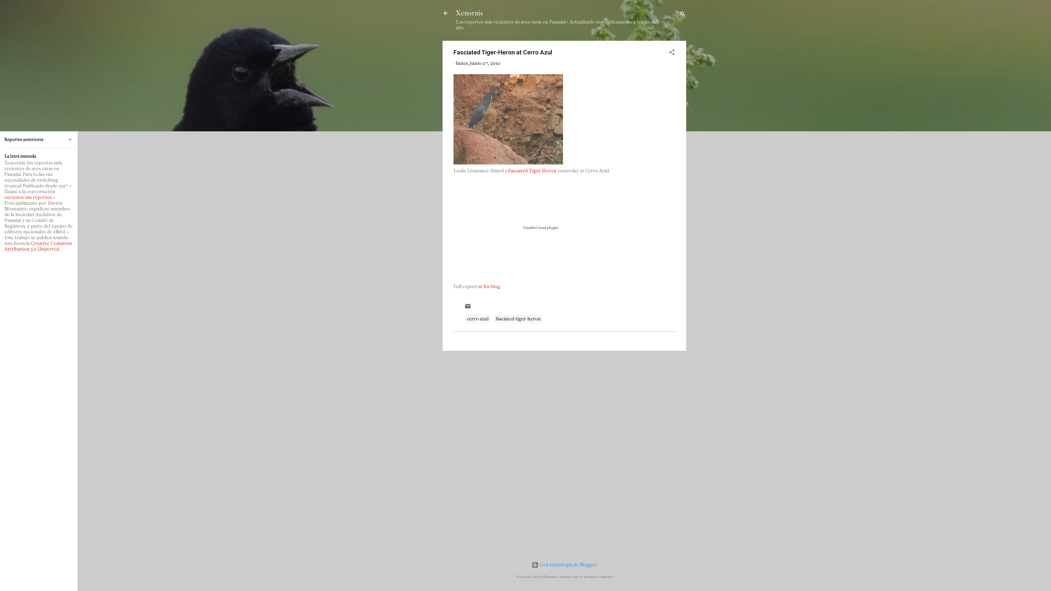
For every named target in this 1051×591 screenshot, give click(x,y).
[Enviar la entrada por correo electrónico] (467, 308)
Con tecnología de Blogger (567, 565)
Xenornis (469, 13)
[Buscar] (683, 15)
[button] (672, 53)
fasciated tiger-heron (518, 319)
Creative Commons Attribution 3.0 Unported (38, 246)
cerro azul (478, 319)
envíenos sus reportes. (28, 197)
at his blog (489, 286)
